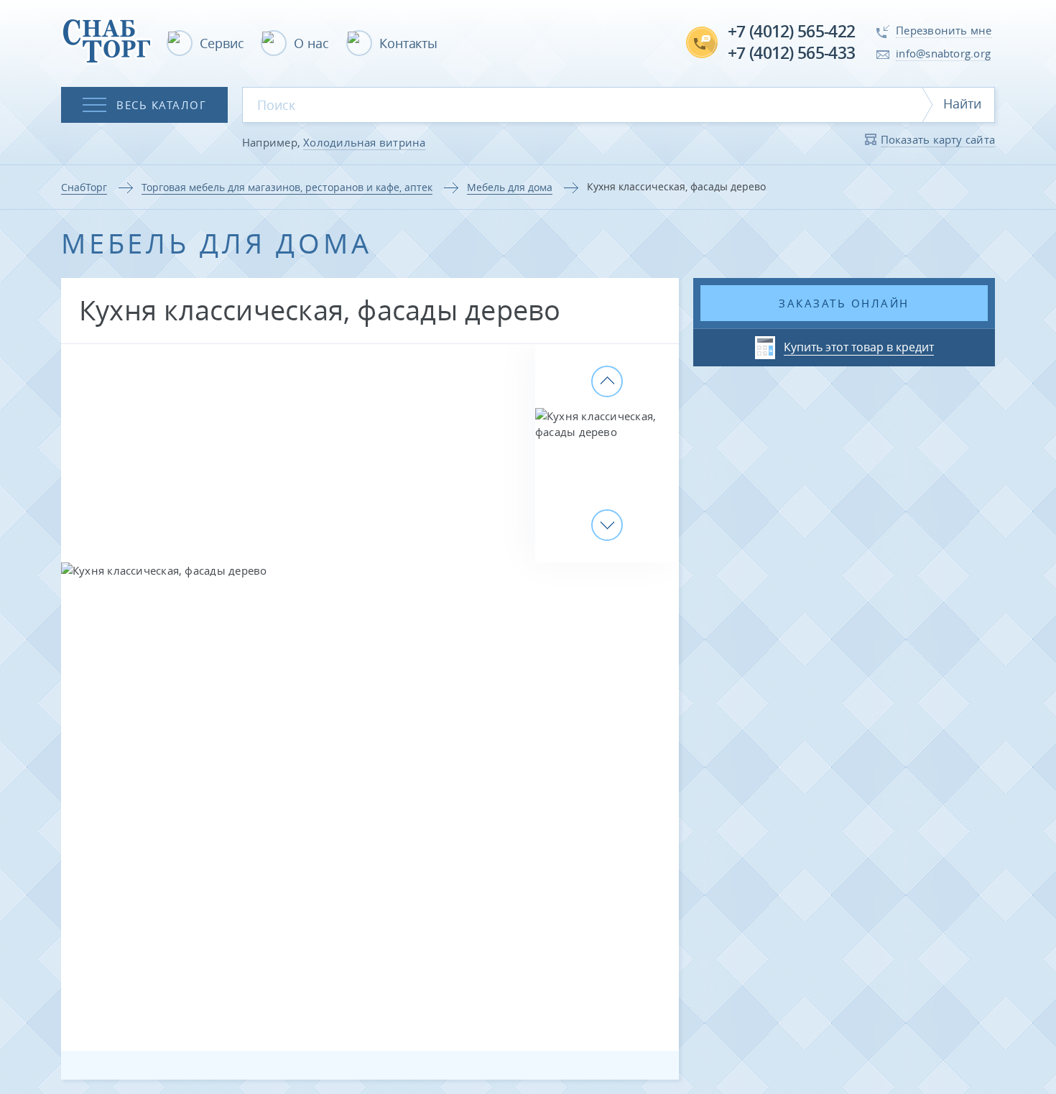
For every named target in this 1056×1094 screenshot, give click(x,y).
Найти (962, 103)
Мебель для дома (509, 187)
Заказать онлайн (844, 303)
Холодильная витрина (364, 142)
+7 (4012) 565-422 (791, 31)
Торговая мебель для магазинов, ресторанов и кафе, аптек (287, 187)
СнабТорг (84, 187)
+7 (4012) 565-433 (791, 53)
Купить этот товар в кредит (859, 347)
